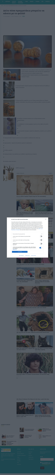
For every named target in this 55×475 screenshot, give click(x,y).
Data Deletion (21, 255)
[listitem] (27, 234)
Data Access (27, 255)
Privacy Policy (33, 255)
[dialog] (27, 237)
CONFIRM (20, 251)
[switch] (40, 236)
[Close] (46, 219)
